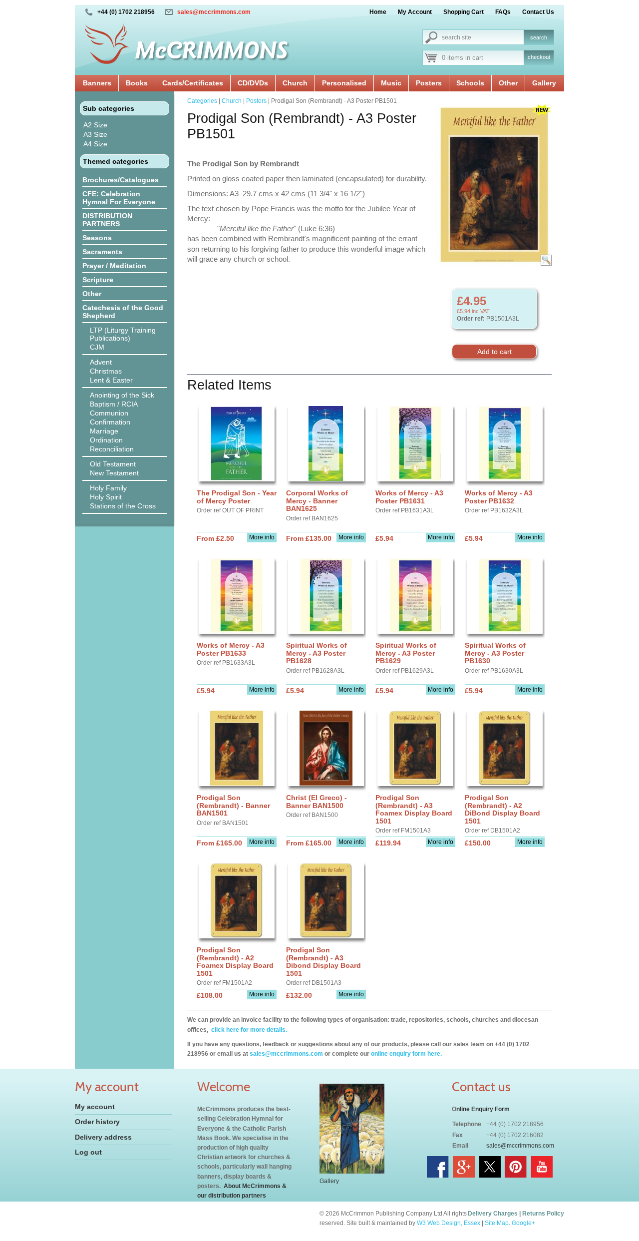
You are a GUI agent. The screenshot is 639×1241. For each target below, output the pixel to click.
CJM (97, 347)
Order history (97, 1122)
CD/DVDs (253, 83)
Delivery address (103, 1137)
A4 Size (95, 144)
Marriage (104, 431)
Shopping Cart (463, 11)
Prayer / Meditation (114, 266)
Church (295, 83)
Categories (202, 100)
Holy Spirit (106, 497)
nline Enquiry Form (483, 1109)
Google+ (523, 1223)
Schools (470, 83)
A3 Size (95, 134)
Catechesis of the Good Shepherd (122, 312)
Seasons (97, 238)
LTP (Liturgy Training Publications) (123, 334)
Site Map (497, 1223)
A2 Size (95, 125)
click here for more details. (248, 1029)
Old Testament (113, 464)
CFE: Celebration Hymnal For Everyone (118, 198)
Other (508, 83)
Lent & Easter (111, 380)
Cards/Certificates (192, 83)
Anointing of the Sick (122, 395)
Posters (429, 83)
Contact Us (538, 11)
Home (377, 11)
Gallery (544, 83)
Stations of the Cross (123, 506)
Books (137, 83)
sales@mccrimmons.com (214, 11)
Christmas (106, 371)
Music (391, 83)
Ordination (106, 440)
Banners (97, 83)
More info (262, 537)
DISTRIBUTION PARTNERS (107, 220)
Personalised (344, 83)
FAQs (503, 11)
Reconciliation (112, 449)
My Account (415, 11)
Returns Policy (543, 1213)
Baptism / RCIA (114, 404)
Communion (109, 413)
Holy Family (108, 488)
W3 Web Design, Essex (448, 1223)
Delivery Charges (493, 1213)
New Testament (114, 473)
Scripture (97, 280)
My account (95, 1107)
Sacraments (102, 252)
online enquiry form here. (406, 1053)
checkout (539, 57)
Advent (101, 362)
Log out (88, 1152)
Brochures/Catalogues (120, 180)
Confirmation (110, 422)
